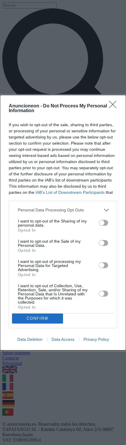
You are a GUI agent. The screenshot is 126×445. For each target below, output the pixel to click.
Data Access (63, 339)
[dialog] (63, 222)
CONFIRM (37, 318)
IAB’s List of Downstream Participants (70, 192)
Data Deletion (29, 339)
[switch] (103, 223)
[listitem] (63, 210)
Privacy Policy (96, 339)
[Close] (114, 106)
